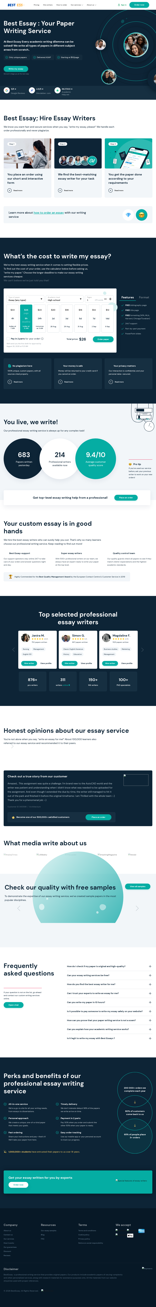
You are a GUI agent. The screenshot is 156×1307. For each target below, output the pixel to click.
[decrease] (105, 299)
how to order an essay (49, 212)
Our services (76, 5)
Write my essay (16, 69)
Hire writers (48, 5)
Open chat (14, 1005)
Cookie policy (83, 1235)
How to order (61, 5)
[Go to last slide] (13, 649)
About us (90, 5)
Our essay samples (48, 1230)
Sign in (124, 5)
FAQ (42, 1239)
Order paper (103, 339)
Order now (139, 5)
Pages (89, 297)
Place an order (126, 497)
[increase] (110, 299)
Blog (42, 1235)
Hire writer (29, 663)
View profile (46, 663)
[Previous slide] (19, 908)
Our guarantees (10, 1247)
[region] (78, 935)
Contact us (8, 1235)
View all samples (137, 886)
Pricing (36, 5)
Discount (7, 1251)
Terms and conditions (87, 1230)
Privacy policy (84, 1239)
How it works (9, 1243)
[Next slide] (142, 649)
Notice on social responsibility (90, 1243)
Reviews (7, 1255)
